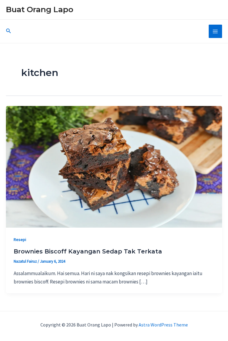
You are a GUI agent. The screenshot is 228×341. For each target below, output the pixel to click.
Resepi (20, 239)
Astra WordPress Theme (163, 325)
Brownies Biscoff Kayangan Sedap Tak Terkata (88, 251)
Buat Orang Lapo (39, 9)
